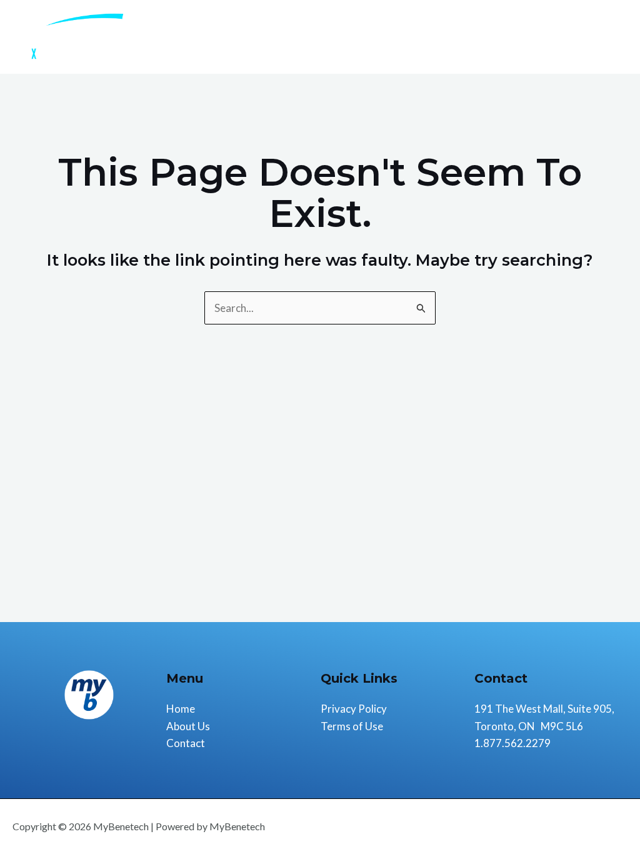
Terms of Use (352, 726)
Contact (597, 36)
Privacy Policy (354, 708)
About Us (535, 36)
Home (477, 36)
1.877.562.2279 (512, 743)
